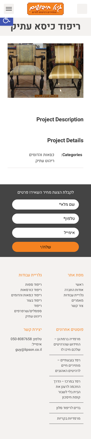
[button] (6, 19)
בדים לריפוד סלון (68, 408)
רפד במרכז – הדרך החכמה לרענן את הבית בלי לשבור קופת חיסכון (67, 389)
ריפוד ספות (33, 284)
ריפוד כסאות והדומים (26, 295)
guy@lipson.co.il (28, 349)
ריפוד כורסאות (31, 289)
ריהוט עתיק (44, 161)
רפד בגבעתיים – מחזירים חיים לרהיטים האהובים (67, 365)
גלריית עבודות (73, 295)
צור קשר (77, 305)
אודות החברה (73, 289)
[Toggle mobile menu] (9, 9)
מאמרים (77, 300)
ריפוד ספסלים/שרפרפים (28, 308)
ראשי (79, 284)
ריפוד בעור (34, 300)
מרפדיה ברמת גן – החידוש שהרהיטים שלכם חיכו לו (67, 344)
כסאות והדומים (41, 155)
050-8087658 (21, 339)
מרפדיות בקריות (68, 418)
